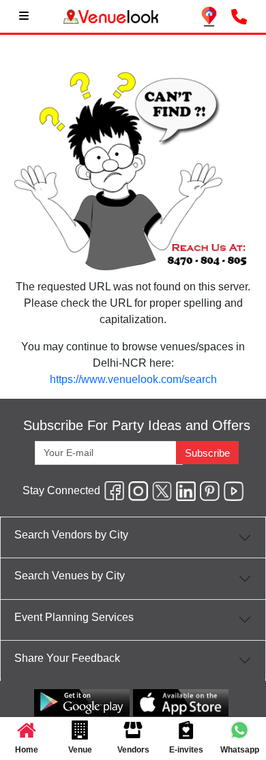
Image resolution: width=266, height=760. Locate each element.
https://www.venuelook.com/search (133, 379)
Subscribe (207, 453)
